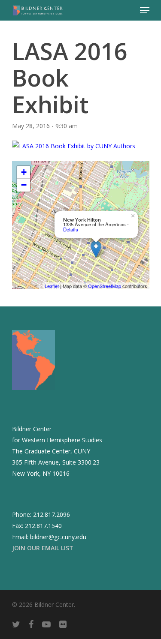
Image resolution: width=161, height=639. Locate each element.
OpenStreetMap (104, 285)
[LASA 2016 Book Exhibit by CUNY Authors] (73, 146)
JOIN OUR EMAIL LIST (42, 548)
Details (70, 229)
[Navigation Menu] (144, 10)
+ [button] (24, 172)
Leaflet (52, 285)
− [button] (24, 185)
